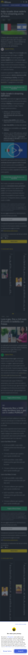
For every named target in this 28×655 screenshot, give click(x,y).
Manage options (7, 651)
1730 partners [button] (10, 637)
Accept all (20, 651)
